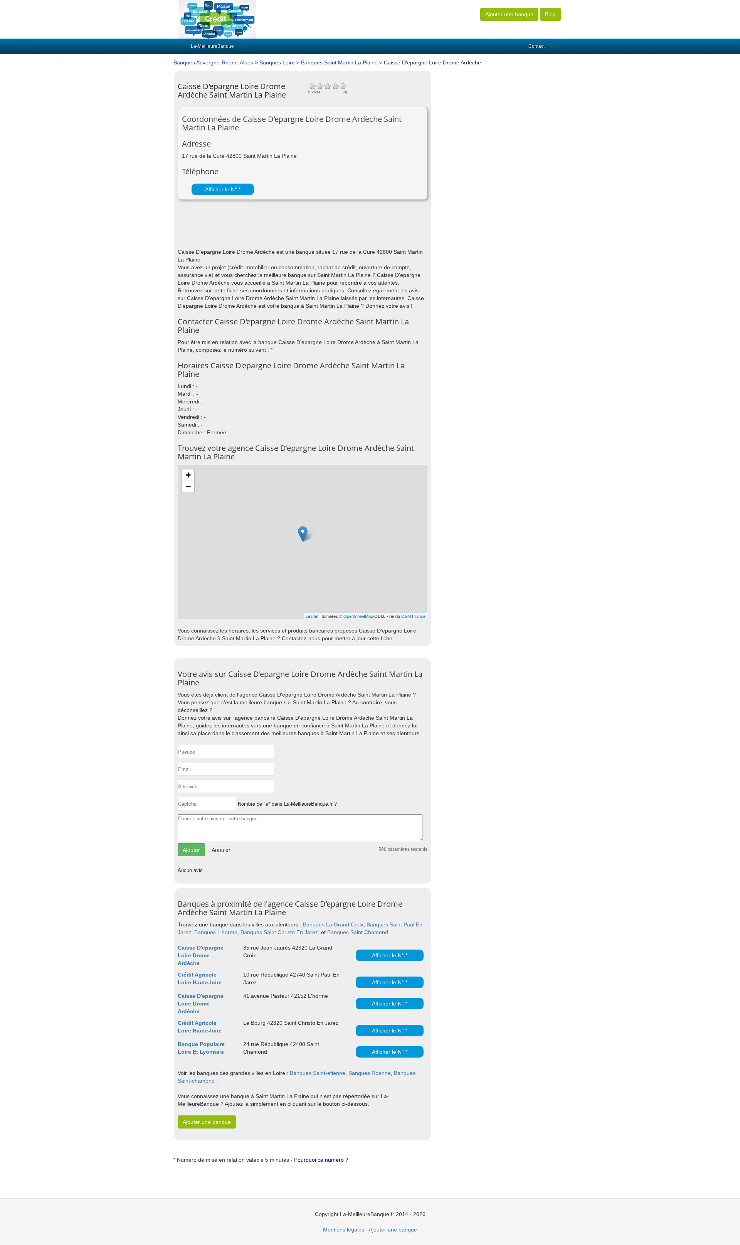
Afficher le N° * (222, 189)
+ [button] (188, 475)
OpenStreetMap (358, 616)
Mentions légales (343, 1229)
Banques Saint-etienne (317, 1073)
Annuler (221, 850)
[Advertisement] (268, 228)
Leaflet (312, 616)
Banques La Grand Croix (333, 924)
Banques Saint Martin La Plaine (339, 62)
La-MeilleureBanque (212, 46)
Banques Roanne (369, 1073)
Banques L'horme (215, 932)
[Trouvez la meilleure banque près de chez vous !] (217, 19)
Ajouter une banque (509, 14)
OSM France (413, 616)
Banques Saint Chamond (357, 932)
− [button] (188, 486)
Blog (550, 14)
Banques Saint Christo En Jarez (279, 932)
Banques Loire (277, 62)
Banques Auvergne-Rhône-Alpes (213, 62)
